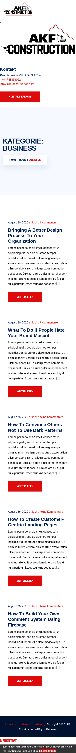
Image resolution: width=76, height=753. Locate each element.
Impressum (11, 724)
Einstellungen (47, 750)
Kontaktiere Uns (20, 96)
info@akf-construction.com (17, 84)
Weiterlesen (25, 297)
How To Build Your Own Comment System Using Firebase (34, 619)
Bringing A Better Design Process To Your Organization (35, 235)
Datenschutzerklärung (33, 724)
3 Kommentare (48, 322)
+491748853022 (10, 79)
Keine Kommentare (51, 417)
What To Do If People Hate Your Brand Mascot (36, 332)
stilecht (34, 222)
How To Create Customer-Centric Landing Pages (36, 522)
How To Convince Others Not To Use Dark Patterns (35, 427)
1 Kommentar (47, 222)
